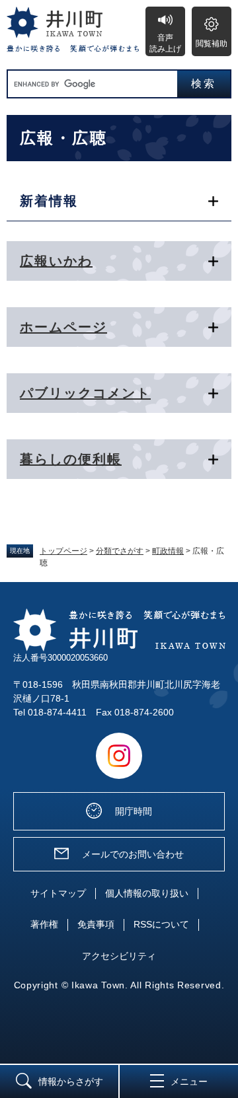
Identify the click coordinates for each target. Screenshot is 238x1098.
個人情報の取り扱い (146, 893)
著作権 (44, 924)
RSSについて (161, 924)
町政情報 (168, 551)
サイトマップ (58, 893)
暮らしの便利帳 (71, 459)
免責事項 (95, 924)
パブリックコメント (85, 393)
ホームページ (63, 327)
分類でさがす (119, 551)
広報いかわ (56, 261)
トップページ (63, 551)
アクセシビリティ (119, 956)
